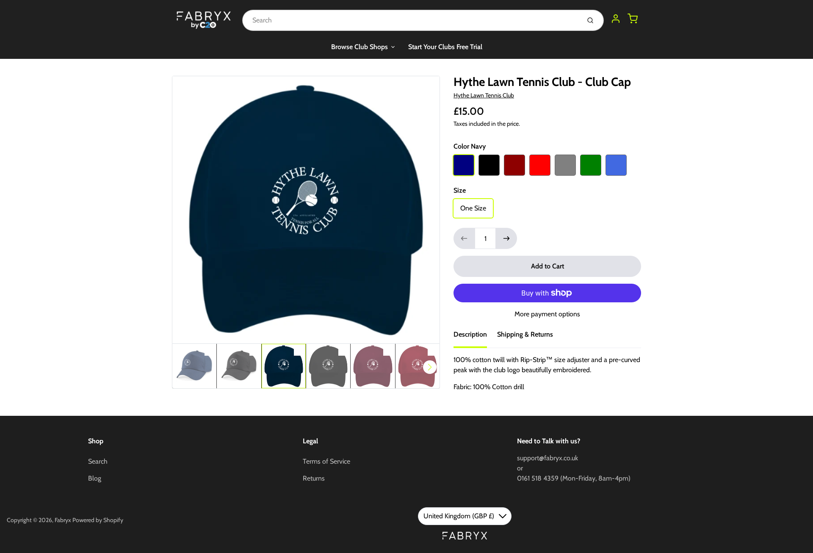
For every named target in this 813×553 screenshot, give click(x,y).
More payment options (547, 314)
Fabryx (63, 520)
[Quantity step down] (464, 238)
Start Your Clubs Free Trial (445, 47)
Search (98, 461)
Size (460, 190)
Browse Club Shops (359, 47)
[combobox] (410, 20)
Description (470, 334)
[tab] (475, 337)
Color (470, 146)
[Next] (430, 367)
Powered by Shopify (97, 520)
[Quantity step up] (506, 238)
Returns (314, 478)
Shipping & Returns (525, 334)
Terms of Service (326, 461)
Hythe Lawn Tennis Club (484, 95)
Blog (94, 478)
